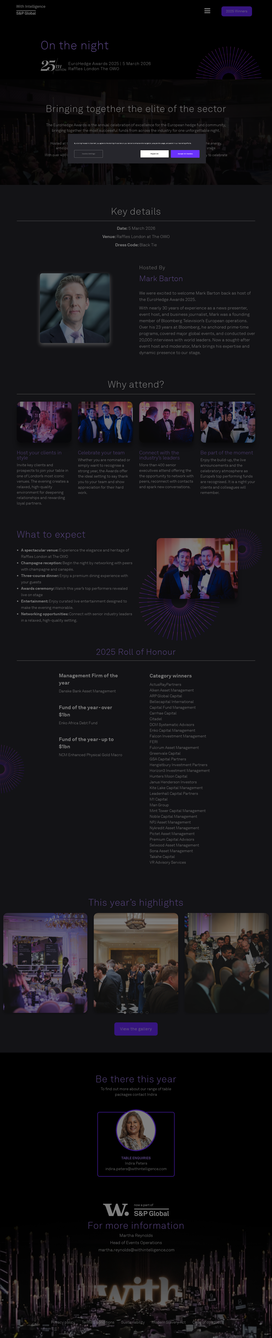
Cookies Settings (88, 153)
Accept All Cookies (185, 153)
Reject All (155, 153)
